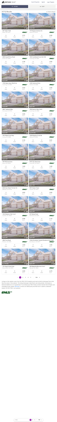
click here (17, 286)
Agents (43, 2)
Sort (43, 6)
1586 (36, 277)
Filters (16, 6)
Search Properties (35, 2)
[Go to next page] (39, 277)
